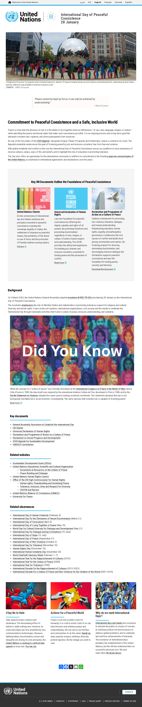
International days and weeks (109, 623)
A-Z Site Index (46, 701)
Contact (60, 701)
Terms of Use (129, 701)
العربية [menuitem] (82, 2)
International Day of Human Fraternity (31, 515)
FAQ (83, 701)
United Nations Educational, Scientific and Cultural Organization (43, 466)
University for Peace (23, 496)
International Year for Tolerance (28, 565)
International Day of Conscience (28, 522)
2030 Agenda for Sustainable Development (33, 441)
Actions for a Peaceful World (67, 613)
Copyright (73, 701)
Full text (20, 247)
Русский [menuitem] (118, 2)
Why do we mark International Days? (112, 614)
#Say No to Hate (15, 613)
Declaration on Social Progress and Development (36, 438)
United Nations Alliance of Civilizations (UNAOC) (36, 493)
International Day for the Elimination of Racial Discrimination (41, 518)
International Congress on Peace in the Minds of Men (100, 389)
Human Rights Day (22, 548)
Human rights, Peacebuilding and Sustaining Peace (44, 483)
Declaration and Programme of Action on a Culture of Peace (41, 434)
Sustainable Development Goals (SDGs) (32, 463)
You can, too (30, 646)
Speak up (86, 633)
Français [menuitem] (108, 2)
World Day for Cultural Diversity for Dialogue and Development (43, 528)
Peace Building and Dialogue (34, 473)
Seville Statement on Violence (24, 395)
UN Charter (18, 428)
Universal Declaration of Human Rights (31, 431)
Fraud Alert (95, 701)
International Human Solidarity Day (29, 552)
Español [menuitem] (128, 2)
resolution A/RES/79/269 (80, 297)
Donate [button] (129, 692)
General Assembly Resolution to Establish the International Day (43, 424)
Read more (59, 263)
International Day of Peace (25, 538)
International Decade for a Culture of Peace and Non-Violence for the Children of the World (56, 572)
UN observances (113, 653)
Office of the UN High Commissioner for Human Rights (39, 480)
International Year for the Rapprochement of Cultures (38, 558)
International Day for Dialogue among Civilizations (37, 532)
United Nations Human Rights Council (31, 476)
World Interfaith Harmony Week (28, 555)
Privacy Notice (112, 701)
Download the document (102, 269)
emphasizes (27, 305)
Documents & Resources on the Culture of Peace (43, 470)
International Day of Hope (25, 535)
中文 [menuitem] (89, 2)
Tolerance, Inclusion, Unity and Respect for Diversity (45, 486)
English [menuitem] (98, 2)
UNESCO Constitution (23, 444)
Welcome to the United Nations (25, 2)
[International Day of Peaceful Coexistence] (51, 16)
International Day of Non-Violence (29, 542)
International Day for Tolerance (27, 545)
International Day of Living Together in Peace (34, 525)
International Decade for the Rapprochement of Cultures (40, 568)
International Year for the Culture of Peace (33, 562)
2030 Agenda (43, 141)
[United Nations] (24, 16)
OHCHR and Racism (29, 490)
